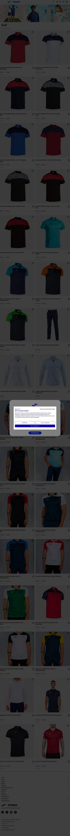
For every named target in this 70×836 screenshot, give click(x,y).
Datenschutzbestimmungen (47, 409)
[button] (18, 409)
